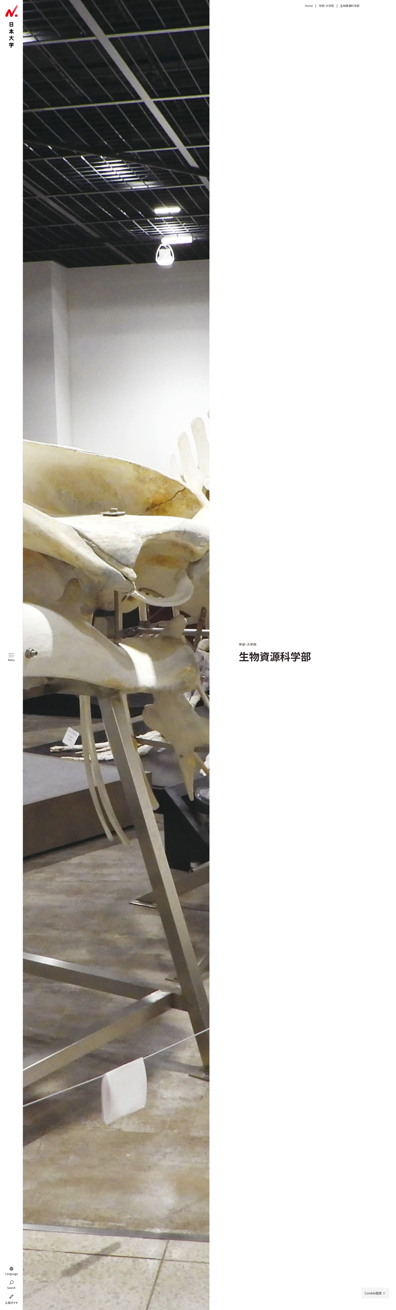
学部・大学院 (326, 6)
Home (309, 6)
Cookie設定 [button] (373, 1293)
